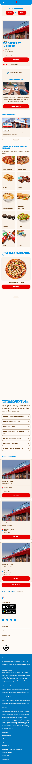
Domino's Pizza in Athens (7, 481)
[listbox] (16, 127)
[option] (16, 127)
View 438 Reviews (14, 64)
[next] (29, 140)
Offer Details (6, 130)
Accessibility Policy (5, 755)
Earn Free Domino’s (16, 106)
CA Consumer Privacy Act (7, 752)
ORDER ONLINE (16, 286)
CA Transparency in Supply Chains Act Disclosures (12, 749)
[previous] (2, 140)
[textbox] (16, 408)
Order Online (16, 60)
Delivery (10, 13)
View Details (16, 495)
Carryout (22, 13)
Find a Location (16, 585)
